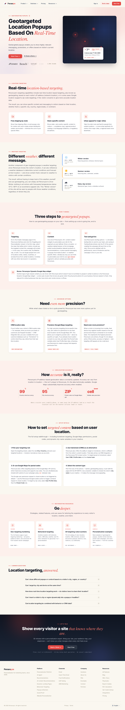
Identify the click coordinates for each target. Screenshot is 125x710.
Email (60, 672)
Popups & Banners (42, 690)
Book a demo (105, 3)
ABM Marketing (63, 684)
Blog (103, 675)
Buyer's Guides (106, 684)
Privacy (66, 705)
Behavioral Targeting (43, 687)
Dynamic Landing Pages (44, 684)
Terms (71, 705)
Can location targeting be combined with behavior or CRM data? (48, 603)
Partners (83, 687)
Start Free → (15, 56)
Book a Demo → (56, 647)
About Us (83, 675)
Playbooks (105, 681)
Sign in (96, 3)
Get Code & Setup (107, 690)
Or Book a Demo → (30, 56)
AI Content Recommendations (46, 681)
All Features (105, 672)
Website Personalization (44, 696)
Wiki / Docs (105, 678)
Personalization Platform (44, 672)
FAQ (82, 678)
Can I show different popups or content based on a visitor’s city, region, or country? (56, 579)
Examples (83, 681)
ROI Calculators (107, 687)
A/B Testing (62, 681)
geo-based (71, 257)
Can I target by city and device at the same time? (43, 585)
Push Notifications (64, 678)
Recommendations (42, 678)
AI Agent (39, 675)
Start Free (116, 3)
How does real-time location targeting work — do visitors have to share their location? (56, 591)
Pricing (43, 3)
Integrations (106, 693)
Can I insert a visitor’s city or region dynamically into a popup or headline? (52, 597)
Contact (83, 684)
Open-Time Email (64, 675)
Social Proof (40, 693)
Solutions (83, 672)
